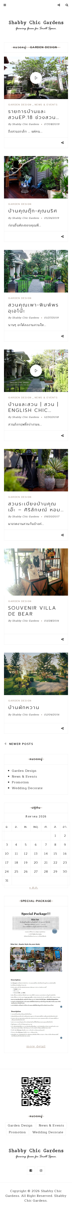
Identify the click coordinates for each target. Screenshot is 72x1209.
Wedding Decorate (27, 788)
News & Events (46, 104)
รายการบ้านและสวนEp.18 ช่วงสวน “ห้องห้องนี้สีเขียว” (32, 117)
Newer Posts (20, 744)
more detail (36, 1046)
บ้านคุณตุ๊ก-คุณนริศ (32, 210)
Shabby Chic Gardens (25, 124)
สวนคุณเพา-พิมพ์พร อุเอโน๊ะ (33, 307)
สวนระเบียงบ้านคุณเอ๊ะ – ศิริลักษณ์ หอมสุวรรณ (34, 509)
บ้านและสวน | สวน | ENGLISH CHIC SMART (33, 410)
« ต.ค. (33, 887)
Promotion (20, 782)
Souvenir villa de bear (32, 611)
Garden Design (20, 104)
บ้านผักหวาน (24, 707)
